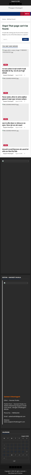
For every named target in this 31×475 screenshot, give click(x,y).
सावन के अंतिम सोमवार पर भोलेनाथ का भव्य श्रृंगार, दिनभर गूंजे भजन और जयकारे (13, 124)
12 (11, 448)
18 (8, 451)
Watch (27, 14)
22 (23, 451)
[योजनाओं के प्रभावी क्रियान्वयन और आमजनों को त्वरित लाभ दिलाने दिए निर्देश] (15, 138)
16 (26, 448)
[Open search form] (18, 13)
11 (8, 448)
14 (19, 448)
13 (15, 448)
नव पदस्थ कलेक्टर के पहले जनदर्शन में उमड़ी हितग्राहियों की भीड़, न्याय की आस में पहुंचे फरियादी (14, 71)
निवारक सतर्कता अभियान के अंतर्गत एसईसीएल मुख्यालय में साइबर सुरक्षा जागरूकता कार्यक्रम (14, 98)
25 (8, 455)
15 (23, 448)
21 (19, 451)
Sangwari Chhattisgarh (8, 75)
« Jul (14, 461)
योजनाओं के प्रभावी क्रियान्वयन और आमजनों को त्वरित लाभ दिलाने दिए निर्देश (15, 150)
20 (15, 451)
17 (4, 451)
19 (11, 451)
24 (4, 455)
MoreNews (11, 473)
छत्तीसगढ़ (5, 64)
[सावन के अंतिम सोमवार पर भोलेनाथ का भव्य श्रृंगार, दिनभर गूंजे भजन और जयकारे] (15, 112)
